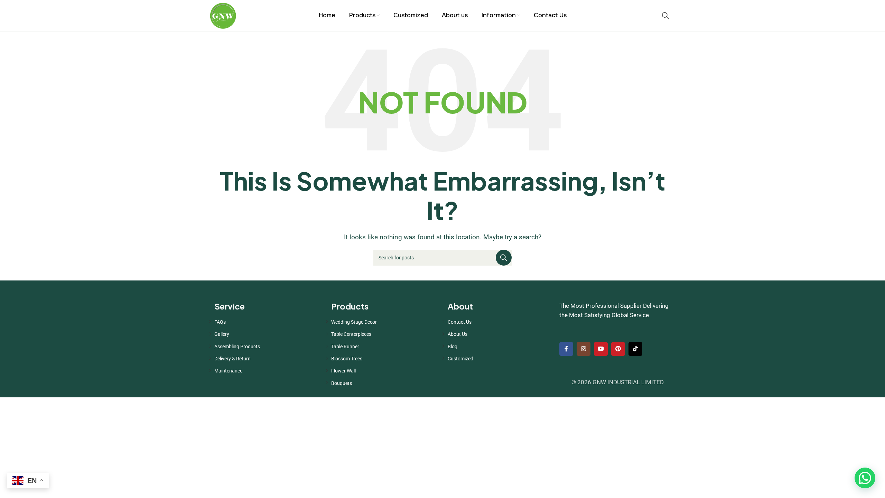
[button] (865, 478)
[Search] (665, 15)
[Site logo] (223, 14)
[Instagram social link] (583, 349)
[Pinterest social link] (618, 349)
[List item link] (267, 322)
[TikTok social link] (635, 349)
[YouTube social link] (601, 349)
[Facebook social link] (566, 349)
